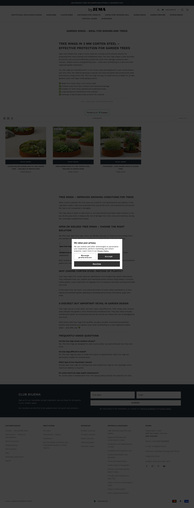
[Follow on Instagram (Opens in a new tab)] (152, 466)
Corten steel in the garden (118, 465)
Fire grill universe (88, 434)
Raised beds (51, 15)
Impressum (47, 438)
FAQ (7, 453)
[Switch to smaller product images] (8, 118)
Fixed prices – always (52, 434)
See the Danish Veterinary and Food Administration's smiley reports (55, 445)
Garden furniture (157, 15)
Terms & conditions (148, 409)
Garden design (140, 15)
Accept (109, 257)
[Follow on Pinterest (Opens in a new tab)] (158, 466)
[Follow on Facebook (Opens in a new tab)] (147, 466)
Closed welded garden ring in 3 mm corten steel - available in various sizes (26, 168)
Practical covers (89, 18)
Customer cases (87, 446)
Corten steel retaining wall (117, 15)
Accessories (106, 18)
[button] (170, 10)
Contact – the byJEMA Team (16, 431)
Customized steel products (88, 15)
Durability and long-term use (119, 451)
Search (8, 461)
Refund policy (11, 449)
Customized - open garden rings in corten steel (121, 168)
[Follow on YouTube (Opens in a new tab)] (164, 466)
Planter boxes (67, 15)
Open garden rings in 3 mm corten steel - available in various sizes (73, 168)
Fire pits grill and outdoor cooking (26, 15)
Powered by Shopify (25, 501)
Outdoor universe (88, 431)
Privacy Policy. (103, 251)
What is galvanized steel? (118, 493)
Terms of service (12, 441)
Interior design (176, 15)
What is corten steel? (116, 489)
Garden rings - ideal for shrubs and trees (99, 101)
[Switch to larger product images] (4, 118)
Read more (25, 162)
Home (82, 101)
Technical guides (87, 442)
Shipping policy (11, 445)
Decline (97, 264)
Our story (47, 431)
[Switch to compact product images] (12, 118)
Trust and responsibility (117, 461)
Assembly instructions (14, 457)
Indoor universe (87, 438)
